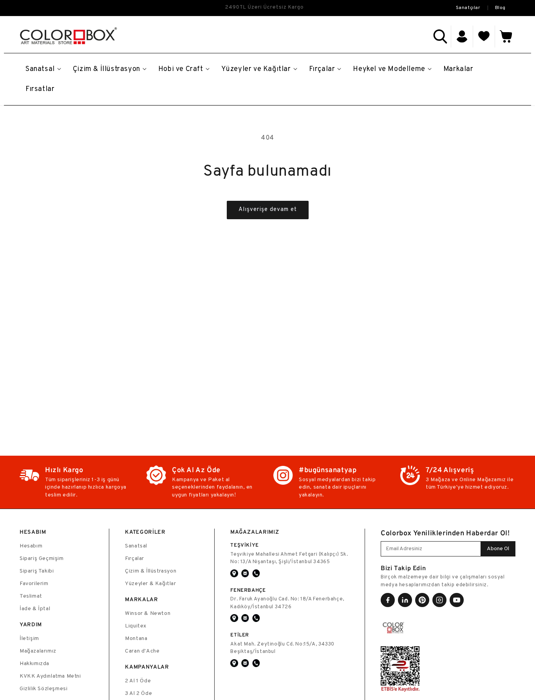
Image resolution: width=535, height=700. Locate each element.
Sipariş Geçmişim (42, 558)
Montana (136, 638)
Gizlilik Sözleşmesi (43, 688)
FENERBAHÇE (248, 590)
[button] (440, 36)
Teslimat (31, 596)
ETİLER (239, 634)
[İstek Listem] (484, 36)
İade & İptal (35, 608)
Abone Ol (498, 548)
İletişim (29, 638)
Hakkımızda (34, 663)
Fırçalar (134, 558)
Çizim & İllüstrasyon (150, 571)
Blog (500, 8)
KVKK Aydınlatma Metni (50, 676)
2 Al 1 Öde (138, 681)
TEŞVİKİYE (244, 545)
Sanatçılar (468, 8)
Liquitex (135, 626)
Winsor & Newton (147, 613)
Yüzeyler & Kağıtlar (150, 583)
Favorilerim (34, 583)
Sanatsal (136, 546)
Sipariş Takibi (37, 571)
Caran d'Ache (142, 651)
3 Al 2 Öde (138, 693)
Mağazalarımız (38, 651)
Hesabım (31, 546)
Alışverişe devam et (268, 209)
